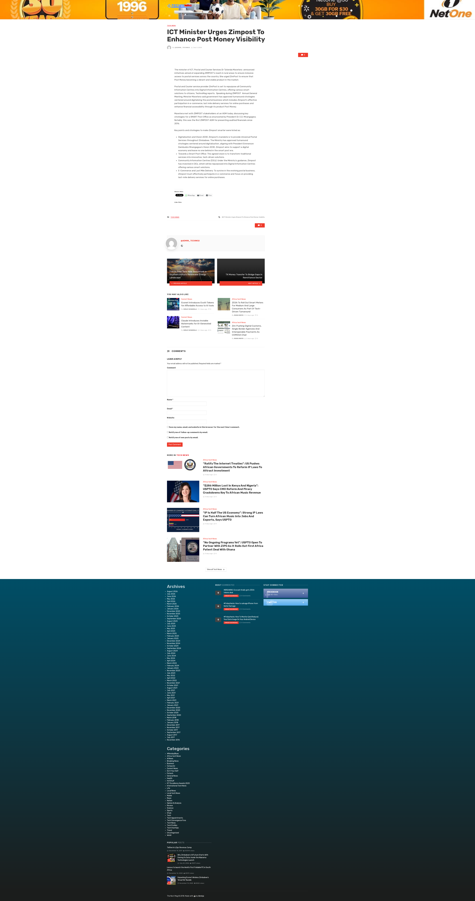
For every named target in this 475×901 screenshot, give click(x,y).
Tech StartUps (173, 828)
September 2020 (174, 715)
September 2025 (174, 619)
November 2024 (173, 643)
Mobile (169, 796)
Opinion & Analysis (174, 803)
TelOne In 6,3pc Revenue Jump (179, 847)
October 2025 (172, 616)
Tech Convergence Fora (176, 820)
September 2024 (174, 648)
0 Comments (245, 596)
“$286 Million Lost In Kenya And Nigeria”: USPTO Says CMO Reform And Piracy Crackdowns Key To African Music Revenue (232, 489)
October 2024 (172, 646)
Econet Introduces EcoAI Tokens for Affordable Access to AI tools (197, 304)
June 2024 (171, 656)
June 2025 (171, 626)
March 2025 (172, 633)
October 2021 (172, 685)
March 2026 (172, 604)
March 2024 (172, 663)
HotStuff (170, 781)
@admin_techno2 (182, 47)
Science (170, 808)
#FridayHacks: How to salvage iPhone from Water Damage (241, 604)
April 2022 (171, 678)
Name (170, 400)
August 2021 (172, 688)
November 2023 (173, 671)
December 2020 (173, 708)
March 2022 (172, 680)
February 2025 (173, 636)
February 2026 (173, 606)
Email (170, 409)
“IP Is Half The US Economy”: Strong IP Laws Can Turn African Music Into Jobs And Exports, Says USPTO (233, 516)
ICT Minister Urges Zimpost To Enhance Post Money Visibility (244, 217)
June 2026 (171, 596)
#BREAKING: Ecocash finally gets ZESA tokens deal (239, 591)
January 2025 (172, 638)
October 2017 (172, 730)
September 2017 (173, 732)
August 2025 (172, 621)
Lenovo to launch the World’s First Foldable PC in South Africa (189, 868)
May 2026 (171, 599)
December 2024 (173, 641)
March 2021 (171, 700)
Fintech (170, 773)
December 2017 (173, 725)
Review (170, 806)
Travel (169, 830)
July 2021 (171, 690)
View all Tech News (214, 569)
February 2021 (173, 703)
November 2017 (173, 727)
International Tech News (176, 786)
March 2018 (171, 718)
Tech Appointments (175, 818)
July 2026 (171, 594)
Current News (186, 299)
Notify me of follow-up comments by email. (188, 432)
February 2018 (173, 720)
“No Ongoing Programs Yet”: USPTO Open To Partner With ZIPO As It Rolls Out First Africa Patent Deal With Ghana (233, 546)
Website (170, 418)
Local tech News (173, 793)
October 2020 (172, 713)
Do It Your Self (172, 771)
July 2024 (171, 653)
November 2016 (173, 740)
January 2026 (172, 609)
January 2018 (172, 723)
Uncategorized (173, 833)
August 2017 (172, 735)
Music (169, 798)
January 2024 (172, 668)
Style (169, 813)
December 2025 (173, 611)
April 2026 (171, 601)
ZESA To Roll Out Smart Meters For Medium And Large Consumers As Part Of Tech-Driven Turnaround (247, 307)
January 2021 (172, 705)
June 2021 (171, 693)
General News (172, 776)
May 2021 (171, 695)
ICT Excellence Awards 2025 (178, 783)
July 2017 (171, 737)
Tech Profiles (172, 825)
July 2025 (171, 624)
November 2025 (173, 614)
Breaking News (173, 761)
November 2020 (173, 710)
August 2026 (172, 591)
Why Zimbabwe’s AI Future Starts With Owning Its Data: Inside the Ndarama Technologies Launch (193, 857)
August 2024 (172, 651)
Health (169, 778)
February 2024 (173, 666)
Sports (169, 810)
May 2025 (171, 629)
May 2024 (171, 658)
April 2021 (171, 698)
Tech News (171, 25)
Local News (171, 791)
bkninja (201, 896)
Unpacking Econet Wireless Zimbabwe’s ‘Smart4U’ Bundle (193, 878)
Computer (171, 766)
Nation (169, 801)
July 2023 (171, 673)
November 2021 (173, 683)
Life (168, 788)
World (169, 835)
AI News (170, 759)
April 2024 (171, 661)
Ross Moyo (238, 315)
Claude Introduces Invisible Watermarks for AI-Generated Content (196, 323)
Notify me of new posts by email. (183, 438)
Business (170, 763)
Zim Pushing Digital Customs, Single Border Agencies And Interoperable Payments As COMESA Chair (246, 330)
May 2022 (171, 676)
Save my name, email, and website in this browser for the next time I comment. (204, 427)
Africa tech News (239, 299)
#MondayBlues (173, 754)
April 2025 (171, 631)
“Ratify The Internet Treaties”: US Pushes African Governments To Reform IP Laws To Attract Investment (232, 467)
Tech (169, 815)
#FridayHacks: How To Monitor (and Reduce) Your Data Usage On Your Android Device (241, 618)
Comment (171, 368)
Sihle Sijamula (190, 309)
